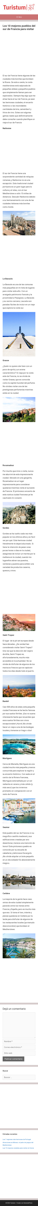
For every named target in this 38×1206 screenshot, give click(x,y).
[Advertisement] (19, 54)
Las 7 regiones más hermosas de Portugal (17, 1139)
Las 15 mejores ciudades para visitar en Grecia (18, 1148)
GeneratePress (28, 1203)
